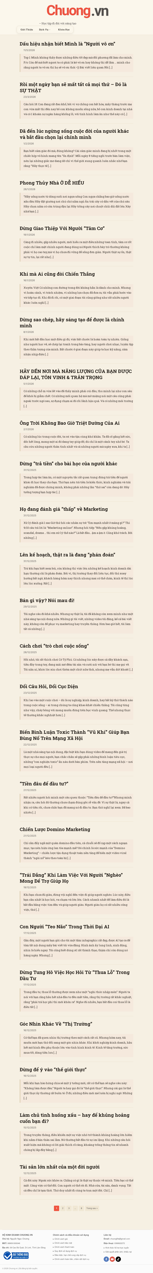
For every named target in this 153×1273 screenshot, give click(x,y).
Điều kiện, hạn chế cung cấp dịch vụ (70, 1255)
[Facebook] (106, 1259)
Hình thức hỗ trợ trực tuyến (117, 1247)
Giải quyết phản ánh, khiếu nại (118, 1251)
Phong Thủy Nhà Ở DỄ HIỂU (52, 183)
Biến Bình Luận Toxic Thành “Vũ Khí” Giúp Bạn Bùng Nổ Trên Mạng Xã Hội (74, 735)
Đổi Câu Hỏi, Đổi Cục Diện (49, 686)
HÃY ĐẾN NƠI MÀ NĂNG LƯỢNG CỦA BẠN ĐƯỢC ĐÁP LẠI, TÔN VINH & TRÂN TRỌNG (76, 374)
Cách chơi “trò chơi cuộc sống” (54, 646)
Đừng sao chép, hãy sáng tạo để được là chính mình (72, 322)
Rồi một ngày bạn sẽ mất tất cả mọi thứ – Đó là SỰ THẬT (73, 87)
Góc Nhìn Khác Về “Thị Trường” (56, 1024)
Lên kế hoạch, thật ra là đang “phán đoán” (67, 554)
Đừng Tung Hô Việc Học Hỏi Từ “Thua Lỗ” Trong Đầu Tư (75, 975)
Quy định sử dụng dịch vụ (66, 1251)
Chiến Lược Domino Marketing (55, 829)
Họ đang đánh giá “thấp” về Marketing (64, 509)
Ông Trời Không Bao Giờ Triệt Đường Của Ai (70, 423)
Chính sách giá (61, 1238)
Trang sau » (92, 1208)
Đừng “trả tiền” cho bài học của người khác (68, 463)
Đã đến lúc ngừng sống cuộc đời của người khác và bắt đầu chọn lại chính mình (74, 134)
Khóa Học (64, 29)
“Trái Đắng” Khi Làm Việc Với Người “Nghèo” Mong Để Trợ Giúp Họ (71, 878)
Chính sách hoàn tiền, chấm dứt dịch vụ (72, 1259)
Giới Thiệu (26, 29)
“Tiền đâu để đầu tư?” (44, 783)
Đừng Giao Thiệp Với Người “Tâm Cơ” (62, 228)
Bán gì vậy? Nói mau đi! (47, 600)
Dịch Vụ (43, 29)
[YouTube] (112, 1259)
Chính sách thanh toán (64, 1246)
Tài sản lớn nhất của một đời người (60, 1167)
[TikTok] (118, 1259)
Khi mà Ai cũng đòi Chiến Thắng (57, 274)
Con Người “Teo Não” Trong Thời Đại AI (64, 926)
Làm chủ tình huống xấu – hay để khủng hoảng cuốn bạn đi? (75, 1118)
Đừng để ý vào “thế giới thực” (53, 1069)
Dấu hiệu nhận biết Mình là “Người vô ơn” (67, 44)
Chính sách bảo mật (63, 1242)
